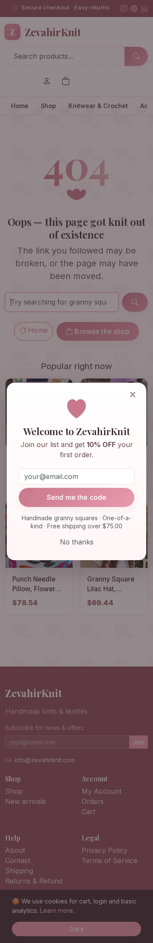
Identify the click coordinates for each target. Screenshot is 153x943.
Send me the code (77, 497)
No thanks (77, 542)
